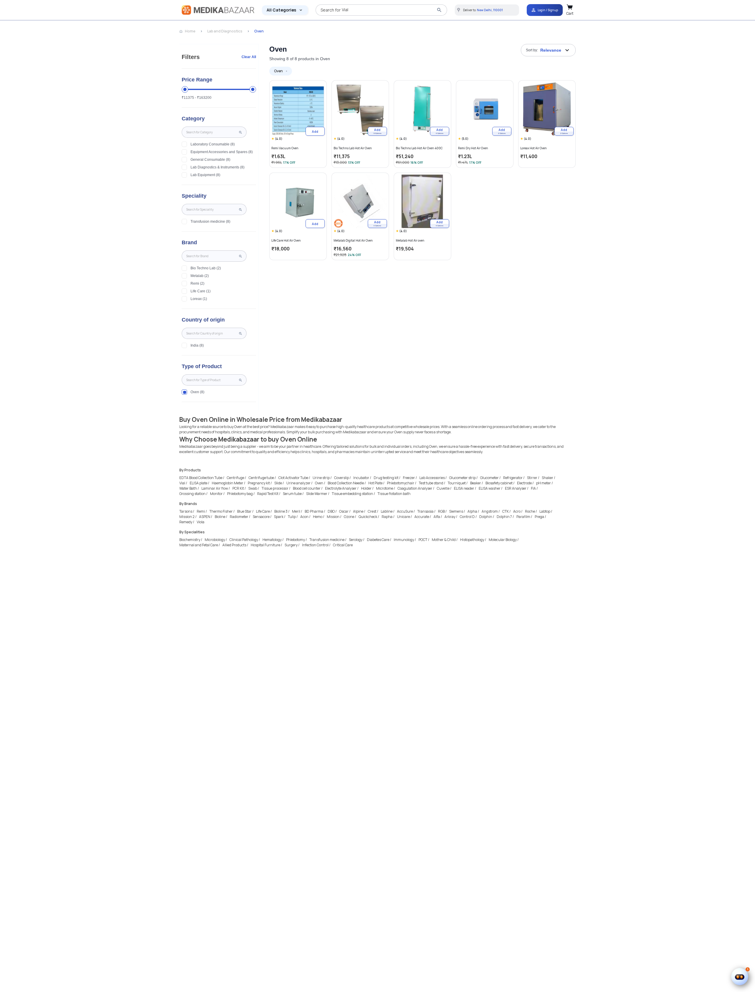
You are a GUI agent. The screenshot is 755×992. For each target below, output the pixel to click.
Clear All (249, 57)
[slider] (185, 89)
